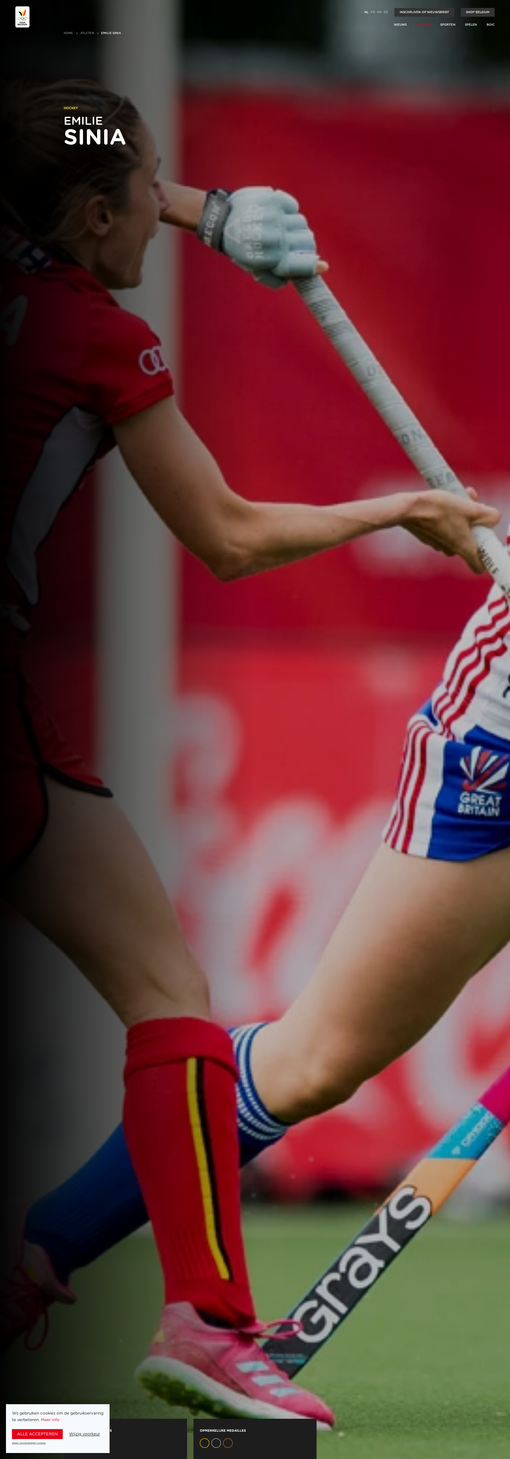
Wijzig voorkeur (84, 1434)
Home (68, 33)
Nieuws (400, 24)
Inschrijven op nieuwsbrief (424, 12)
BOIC (491, 24)
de (386, 12)
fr (373, 12)
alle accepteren (37, 1434)
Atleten (423, 24)
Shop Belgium (478, 12)
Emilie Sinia (111, 33)
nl (366, 12)
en (379, 12)
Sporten (447, 24)
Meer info (50, 1420)
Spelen (471, 24)
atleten (87, 33)
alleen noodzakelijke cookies (29, 1443)
